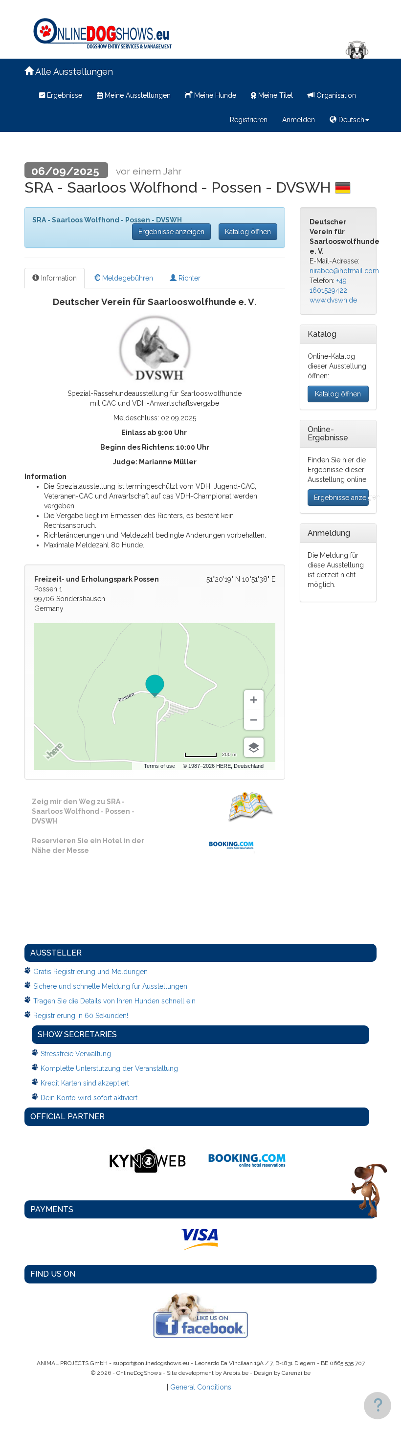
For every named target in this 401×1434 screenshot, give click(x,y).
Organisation (335, 95)
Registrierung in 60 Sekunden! (80, 1016)
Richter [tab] (188, 278)
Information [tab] (58, 278)
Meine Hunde (214, 95)
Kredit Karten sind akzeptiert (85, 1083)
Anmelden (298, 120)
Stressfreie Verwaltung (76, 1054)
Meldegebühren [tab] (126, 278)
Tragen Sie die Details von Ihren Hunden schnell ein (114, 1001)
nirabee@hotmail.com (344, 271)
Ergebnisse (63, 95)
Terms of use (159, 766)
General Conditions (200, 1387)
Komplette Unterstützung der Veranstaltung (109, 1068)
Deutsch (350, 120)
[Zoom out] (254, 720)
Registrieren (248, 120)
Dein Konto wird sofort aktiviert (89, 1098)
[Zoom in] (254, 700)
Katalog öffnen (248, 232)
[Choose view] (254, 747)
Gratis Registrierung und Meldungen (90, 972)
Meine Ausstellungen (137, 95)
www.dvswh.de (333, 300)
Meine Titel (274, 95)
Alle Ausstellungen (73, 71)
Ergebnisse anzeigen (171, 232)
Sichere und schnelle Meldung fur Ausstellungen (110, 986)
